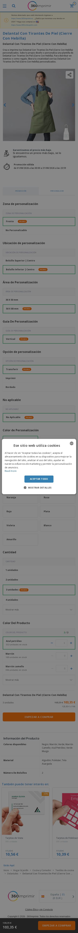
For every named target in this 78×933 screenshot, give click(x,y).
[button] (39, 487)
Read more (11, 470)
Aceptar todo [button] (39, 478)
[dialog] (39, 466)
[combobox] (71, 443)
